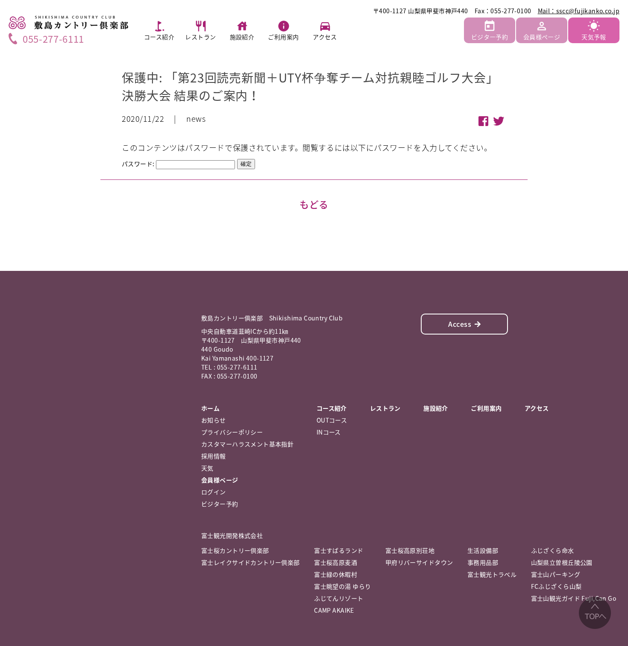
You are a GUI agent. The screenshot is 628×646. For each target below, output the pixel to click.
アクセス (325, 36)
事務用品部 (482, 562)
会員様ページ (542, 36)
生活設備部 (482, 550)
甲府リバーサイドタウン (419, 562)
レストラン (200, 36)
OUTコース (332, 420)
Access (459, 324)
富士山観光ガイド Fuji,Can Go (573, 598)
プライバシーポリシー (232, 432)
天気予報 (593, 36)
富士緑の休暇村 (335, 574)
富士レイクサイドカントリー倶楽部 (250, 562)
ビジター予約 (489, 36)
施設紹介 (242, 36)
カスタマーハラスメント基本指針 (247, 444)
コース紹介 (159, 36)
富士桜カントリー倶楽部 (235, 550)
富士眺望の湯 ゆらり (342, 586)
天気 (207, 468)
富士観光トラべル (491, 574)
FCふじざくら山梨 (556, 586)
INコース (329, 432)
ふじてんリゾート (338, 598)
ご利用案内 (283, 36)
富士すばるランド (338, 550)
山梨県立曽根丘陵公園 (562, 562)
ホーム (210, 408)
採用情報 (213, 456)
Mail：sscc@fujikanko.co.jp (579, 10)
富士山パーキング (555, 574)
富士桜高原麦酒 (335, 562)
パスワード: (139, 163)
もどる (314, 204)
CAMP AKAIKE (334, 610)
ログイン (213, 491)
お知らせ (213, 420)
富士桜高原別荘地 (409, 550)
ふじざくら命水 (552, 550)
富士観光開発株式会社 (232, 535)
